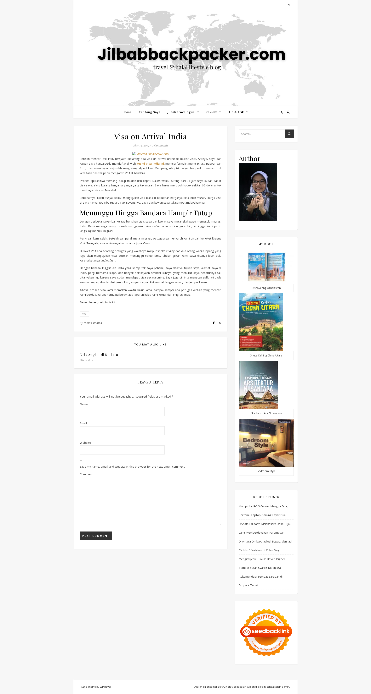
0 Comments (159, 145)
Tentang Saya (150, 112)
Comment (86, 474)
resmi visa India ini (150, 163)
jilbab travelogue (181, 112)
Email (83, 423)
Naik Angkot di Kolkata (99, 354)
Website (85, 442)
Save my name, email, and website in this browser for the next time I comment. (132, 466)
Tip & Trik (236, 112)
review (211, 112)
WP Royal (105, 686)
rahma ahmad (93, 323)
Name (84, 404)
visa (84, 314)
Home (127, 112)
